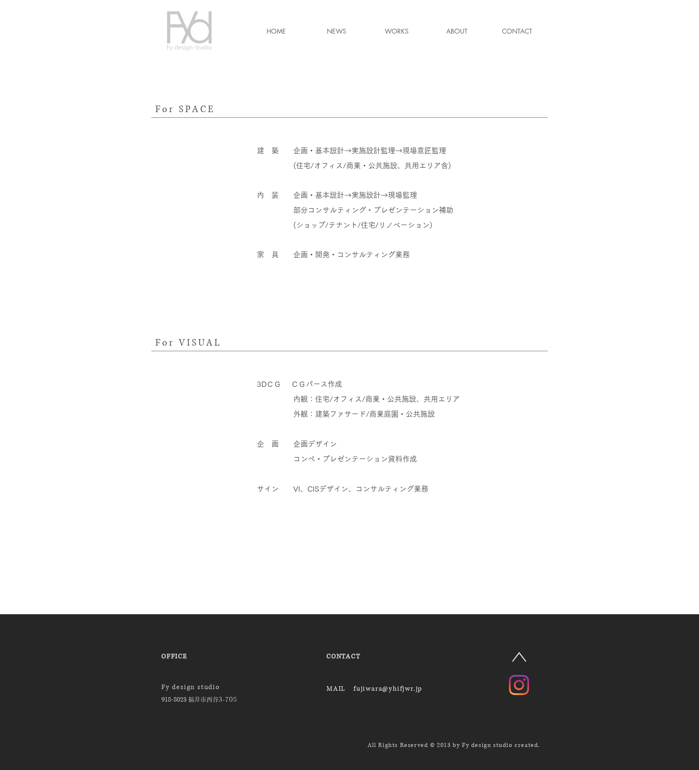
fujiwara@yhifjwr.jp (388, 688)
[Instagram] (519, 685)
